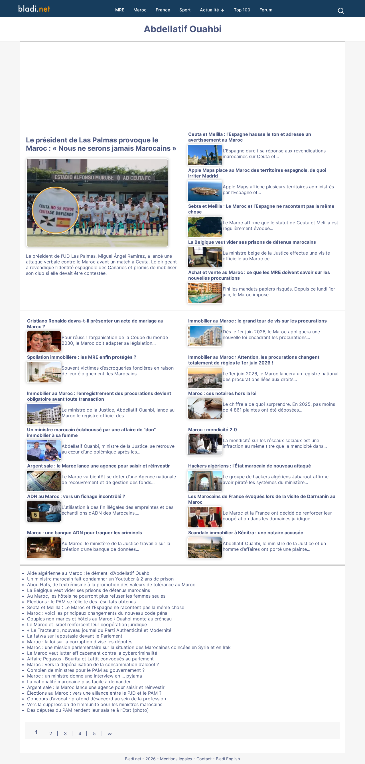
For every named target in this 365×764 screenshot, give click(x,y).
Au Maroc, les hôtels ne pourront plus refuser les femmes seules (96, 596)
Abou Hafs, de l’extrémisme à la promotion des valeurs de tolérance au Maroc (111, 584)
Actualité (209, 10)
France (163, 10)
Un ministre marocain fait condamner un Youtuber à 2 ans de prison (100, 579)
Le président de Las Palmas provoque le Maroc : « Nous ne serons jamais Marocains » (101, 144)
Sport (185, 10)
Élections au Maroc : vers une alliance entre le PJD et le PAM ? (94, 693)
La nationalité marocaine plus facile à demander (79, 681)
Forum (265, 10)
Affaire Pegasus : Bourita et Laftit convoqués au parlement (90, 659)
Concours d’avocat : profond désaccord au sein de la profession (96, 698)
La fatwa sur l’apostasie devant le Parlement (74, 636)
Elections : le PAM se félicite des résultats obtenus (81, 601)
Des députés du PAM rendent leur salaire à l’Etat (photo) (88, 710)
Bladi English (228, 758)
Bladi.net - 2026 (140, 758)
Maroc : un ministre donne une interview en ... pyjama (84, 676)
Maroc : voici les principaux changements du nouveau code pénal (98, 613)
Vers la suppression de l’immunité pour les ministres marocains (94, 704)
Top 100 (242, 10)
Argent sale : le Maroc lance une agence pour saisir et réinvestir (96, 687)
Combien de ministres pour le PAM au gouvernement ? (86, 670)
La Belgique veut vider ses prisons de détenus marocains (88, 590)
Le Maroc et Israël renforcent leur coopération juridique (87, 624)
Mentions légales (176, 758)
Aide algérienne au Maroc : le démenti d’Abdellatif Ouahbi (89, 573)
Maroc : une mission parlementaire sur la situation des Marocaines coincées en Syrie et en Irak (129, 647)
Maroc (140, 10)
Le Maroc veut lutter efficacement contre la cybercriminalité (92, 653)
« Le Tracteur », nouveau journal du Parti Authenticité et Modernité (99, 630)
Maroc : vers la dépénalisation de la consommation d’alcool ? (93, 664)
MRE (119, 10)
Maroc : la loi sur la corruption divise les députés (79, 641)
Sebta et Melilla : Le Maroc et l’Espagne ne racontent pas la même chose (105, 607)
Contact (204, 758)
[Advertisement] (182, 88)
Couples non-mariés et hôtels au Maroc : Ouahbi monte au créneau (99, 619)
